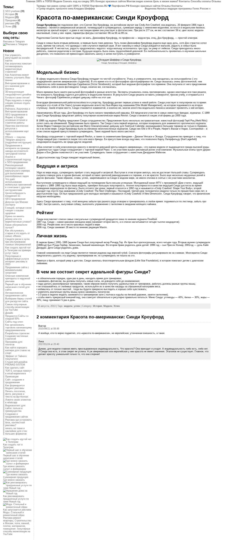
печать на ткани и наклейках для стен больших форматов (16, 431)
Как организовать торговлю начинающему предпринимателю (18, 327)
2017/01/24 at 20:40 (48, 344)
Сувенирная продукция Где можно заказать (15, 478)
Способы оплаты (201, 1)
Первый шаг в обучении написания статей (16, 456)
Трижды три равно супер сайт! (54, 6)
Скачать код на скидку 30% (79, 1)
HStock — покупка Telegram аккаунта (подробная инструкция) (18, 140)
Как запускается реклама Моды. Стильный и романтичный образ (17, 512)
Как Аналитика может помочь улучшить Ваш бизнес (17, 77)
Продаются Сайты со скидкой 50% (16, 317)
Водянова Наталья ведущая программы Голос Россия (176, 8)
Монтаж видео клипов (139, 1)
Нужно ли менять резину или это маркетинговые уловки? (18, 219)
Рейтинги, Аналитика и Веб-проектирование (17, 110)
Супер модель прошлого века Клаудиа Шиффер (67, 8)
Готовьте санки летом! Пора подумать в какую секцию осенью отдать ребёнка (18, 101)
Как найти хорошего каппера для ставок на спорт (17, 350)
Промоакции (11, 376)
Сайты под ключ (14, 321)
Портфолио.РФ (120, 6)
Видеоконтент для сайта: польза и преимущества (15, 408)
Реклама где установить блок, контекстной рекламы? (18, 422)
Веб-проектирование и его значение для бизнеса (17, 86)
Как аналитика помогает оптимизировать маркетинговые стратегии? (18, 67)
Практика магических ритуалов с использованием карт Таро (17, 129)
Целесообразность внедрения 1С (15, 194)
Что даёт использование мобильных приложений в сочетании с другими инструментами (18, 184)
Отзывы (216, 1)
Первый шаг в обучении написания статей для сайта (18, 287)
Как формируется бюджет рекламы (15, 386)
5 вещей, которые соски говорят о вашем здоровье (18, 210)
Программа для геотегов (13, 343)
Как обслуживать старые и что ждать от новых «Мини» (17, 233)
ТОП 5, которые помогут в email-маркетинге (18, 372)
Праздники (11, 20)
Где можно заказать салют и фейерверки (14, 467)
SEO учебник (12, 11)
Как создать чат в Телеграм (13, 446)
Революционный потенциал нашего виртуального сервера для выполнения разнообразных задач (17, 170)
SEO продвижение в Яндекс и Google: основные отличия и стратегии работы (16, 118)
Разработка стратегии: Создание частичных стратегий (17, 336)
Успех (8, 26)
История (9, 14)
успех (77, 306)
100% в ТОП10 (44, 1)
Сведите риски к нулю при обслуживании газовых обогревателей (18, 242)
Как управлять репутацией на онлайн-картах (17, 58)
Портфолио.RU (98, 6)
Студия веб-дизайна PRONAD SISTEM (16, 363)
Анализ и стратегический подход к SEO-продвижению (18, 159)
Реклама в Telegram (14, 41)
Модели (57, 1)
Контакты (184, 1)
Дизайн (9, 313)
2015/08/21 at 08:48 (48, 328)
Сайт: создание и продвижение (14, 381)
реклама (9, 23)
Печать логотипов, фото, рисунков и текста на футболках (16, 394)
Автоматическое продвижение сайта (16, 294)
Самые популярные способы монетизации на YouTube (17, 307)
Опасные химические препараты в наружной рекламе (17, 278)
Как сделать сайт (14, 367)
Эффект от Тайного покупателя (16, 357)
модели (68, 306)
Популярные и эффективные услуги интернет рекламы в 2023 (17, 260)
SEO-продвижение (15, 199)
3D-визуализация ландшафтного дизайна (18, 93)
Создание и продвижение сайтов (16, 415)
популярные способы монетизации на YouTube (16, 531)
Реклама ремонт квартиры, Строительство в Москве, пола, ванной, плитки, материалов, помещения (17, 523)
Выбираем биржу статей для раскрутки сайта (18, 300)
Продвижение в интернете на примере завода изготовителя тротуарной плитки (17, 149)
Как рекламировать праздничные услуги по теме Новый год (16, 499)
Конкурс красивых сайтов (110, 1)
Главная (30, 1)
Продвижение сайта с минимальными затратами (17, 270)
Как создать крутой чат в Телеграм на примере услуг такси (18, 250)
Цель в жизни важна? (165, 1)
